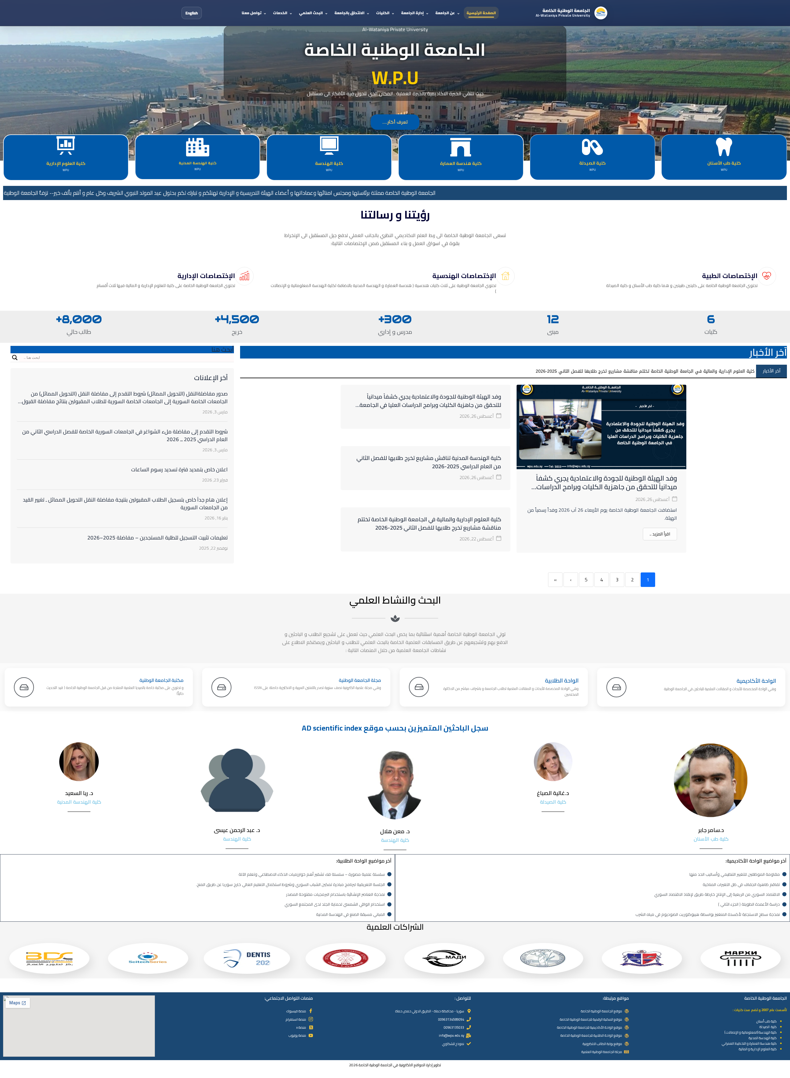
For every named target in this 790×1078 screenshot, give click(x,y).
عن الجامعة (445, 12)
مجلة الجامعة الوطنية (360, 680)
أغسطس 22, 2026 (476, 538)
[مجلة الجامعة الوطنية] (221, 687)
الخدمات (280, 12)
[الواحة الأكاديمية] (616, 687)
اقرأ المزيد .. (660, 534)
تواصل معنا (251, 12)
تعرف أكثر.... (395, 122)
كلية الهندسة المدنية (763, 1038)
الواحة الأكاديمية (756, 681)
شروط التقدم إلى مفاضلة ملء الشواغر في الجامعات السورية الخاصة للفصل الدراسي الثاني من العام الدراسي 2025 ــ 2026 (125, 435)
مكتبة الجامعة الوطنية (161, 680)
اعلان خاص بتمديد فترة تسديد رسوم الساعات (179, 469)
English (191, 13)
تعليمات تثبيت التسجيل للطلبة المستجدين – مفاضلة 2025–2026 (157, 538)
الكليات (382, 12)
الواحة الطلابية (562, 680)
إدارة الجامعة (412, 12)
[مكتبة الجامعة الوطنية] (24, 687)
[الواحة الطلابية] (419, 687)
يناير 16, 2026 (216, 518)
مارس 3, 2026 (215, 412)
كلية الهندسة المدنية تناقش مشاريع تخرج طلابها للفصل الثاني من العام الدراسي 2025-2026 (428, 462)
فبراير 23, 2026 (215, 480)
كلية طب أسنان (766, 1021)
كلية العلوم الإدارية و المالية (757, 1049)
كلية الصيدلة (768, 1027)
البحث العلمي (311, 12)
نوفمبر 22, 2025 (213, 548)
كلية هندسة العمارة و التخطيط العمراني (749, 1043)
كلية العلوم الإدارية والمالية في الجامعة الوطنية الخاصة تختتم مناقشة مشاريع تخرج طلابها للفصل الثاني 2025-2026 (429, 523)
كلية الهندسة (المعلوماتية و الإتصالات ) (751, 1032)
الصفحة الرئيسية (481, 12)
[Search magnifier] (14, 357)
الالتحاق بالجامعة (349, 12)
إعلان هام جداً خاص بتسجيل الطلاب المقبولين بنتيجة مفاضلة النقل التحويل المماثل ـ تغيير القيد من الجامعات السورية (125, 503)
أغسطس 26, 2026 (652, 499)
